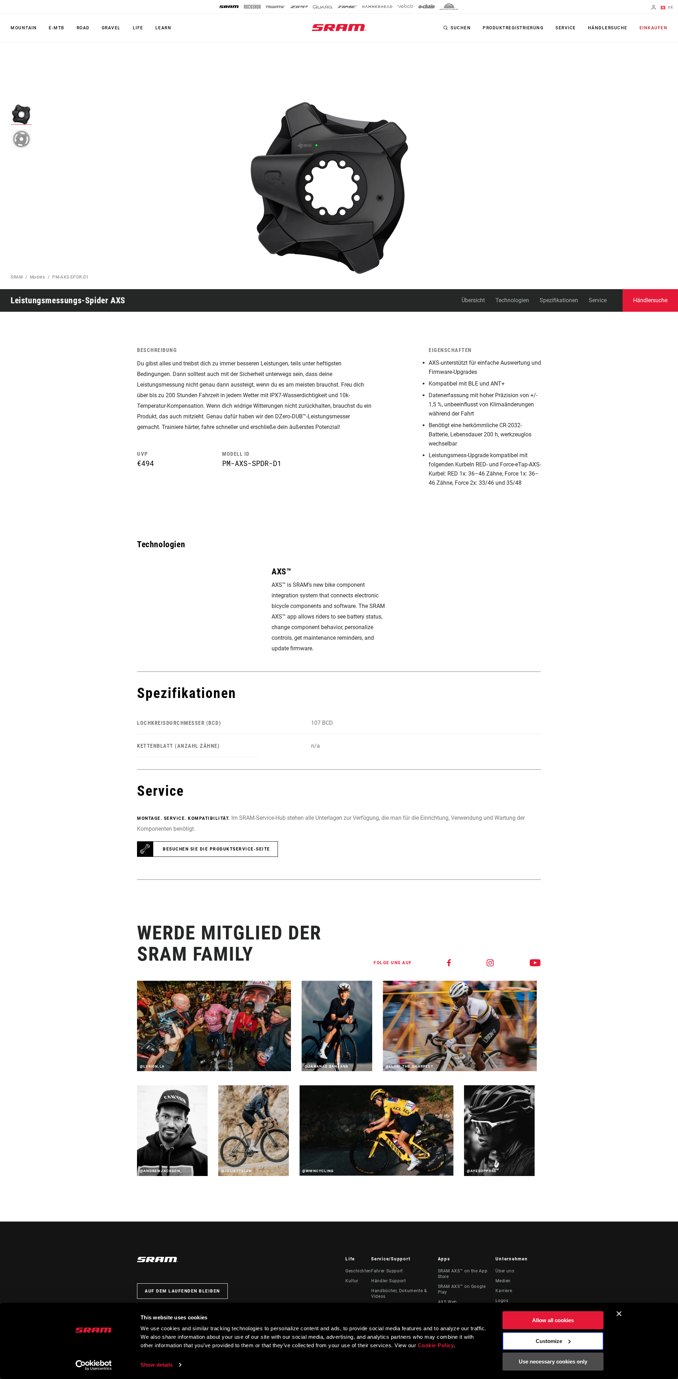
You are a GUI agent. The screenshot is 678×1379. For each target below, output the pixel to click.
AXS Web (447, 1302)
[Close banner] (619, 1313)
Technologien (512, 300)
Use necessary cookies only (553, 1362)
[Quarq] (323, 7)
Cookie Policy (436, 1345)
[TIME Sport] (347, 7)
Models (37, 277)
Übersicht (473, 300)
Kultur (351, 1280)
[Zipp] (299, 7)
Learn (163, 27)
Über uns (504, 1270)
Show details (157, 1365)
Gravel (111, 27)
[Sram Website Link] (339, 27)
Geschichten (358, 1270)
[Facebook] (449, 962)
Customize (549, 1341)
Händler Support (388, 1280)
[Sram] (229, 6)
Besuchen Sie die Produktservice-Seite (216, 849)
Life (138, 27)
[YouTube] (535, 962)
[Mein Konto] (653, 8)
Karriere (503, 1290)
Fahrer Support (387, 1270)
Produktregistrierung (513, 27)
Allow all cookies (553, 1320)
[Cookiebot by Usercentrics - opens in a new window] (94, 1365)
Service (565, 27)
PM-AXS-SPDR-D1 (70, 277)
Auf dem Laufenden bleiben (182, 1291)
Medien (503, 1280)
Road (83, 27)
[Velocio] (405, 7)
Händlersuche (608, 27)
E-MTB (57, 27)
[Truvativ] (275, 6)
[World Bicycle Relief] (449, 7)
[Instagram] (490, 962)
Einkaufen (654, 27)
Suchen (461, 27)
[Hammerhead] (377, 7)
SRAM (17, 277)
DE (670, 7)
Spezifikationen (559, 300)
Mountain (24, 27)
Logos (501, 1300)
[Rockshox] (252, 7)
